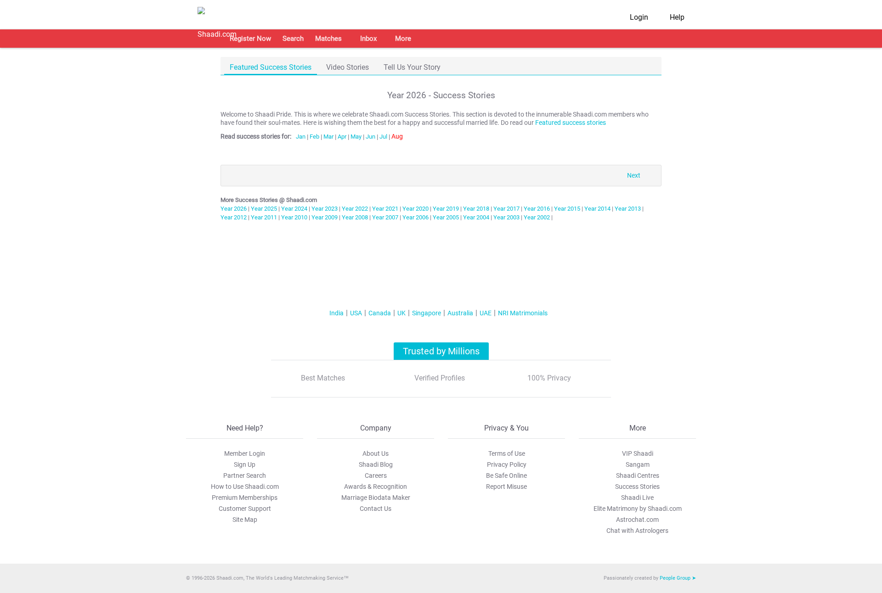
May (356, 136)
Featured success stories (570, 123)
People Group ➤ (678, 578)
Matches (328, 38)
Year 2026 (233, 208)
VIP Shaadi (637, 453)
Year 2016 (537, 208)
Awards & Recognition (375, 486)
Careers (376, 475)
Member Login (244, 453)
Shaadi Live (637, 497)
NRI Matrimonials (523, 313)
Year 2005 (446, 217)
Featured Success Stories (270, 67)
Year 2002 (537, 217)
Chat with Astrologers (637, 530)
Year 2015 (567, 208)
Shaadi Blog (376, 464)
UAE (486, 313)
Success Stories (637, 486)
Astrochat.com (637, 519)
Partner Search (244, 475)
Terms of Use (506, 453)
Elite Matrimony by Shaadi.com (638, 508)
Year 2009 (324, 217)
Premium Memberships (244, 497)
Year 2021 (385, 208)
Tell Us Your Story (412, 67)
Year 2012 (233, 217)
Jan (300, 136)
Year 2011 (264, 217)
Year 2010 (294, 217)
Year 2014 (597, 208)
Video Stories (347, 67)
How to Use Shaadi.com (245, 486)
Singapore (426, 313)
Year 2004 (476, 217)
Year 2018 (476, 208)
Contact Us (375, 508)
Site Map (244, 519)
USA (356, 313)
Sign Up (244, 464)
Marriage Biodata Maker (375, 497)
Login (639, 17)
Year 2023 (324, 208)
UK (401, 313)
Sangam (638, 464)
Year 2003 (506, 217)
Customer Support (245, 508)
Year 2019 (446, 208)
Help (677, 17)
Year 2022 (355, 208)
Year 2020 (415, 208)
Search (293, 38)
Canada (379, 313)
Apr (342, 136)
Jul (383, 136)
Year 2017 (506, 208)
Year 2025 (264, 208)
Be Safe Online (506, 475)
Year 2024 (294, 208)
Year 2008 (355, 217)
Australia (460, 313)
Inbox (368, 38)
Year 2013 (628, 208)
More (403, 38)
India (336, 313)
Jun (370, 136)
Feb (314, 136)
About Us (375, 453)
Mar (328, 136)
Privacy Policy (506, 464)
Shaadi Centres (637, 475)
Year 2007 (385, 217)
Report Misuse (506, 486)
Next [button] (633, 175)
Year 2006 (415, 217)
